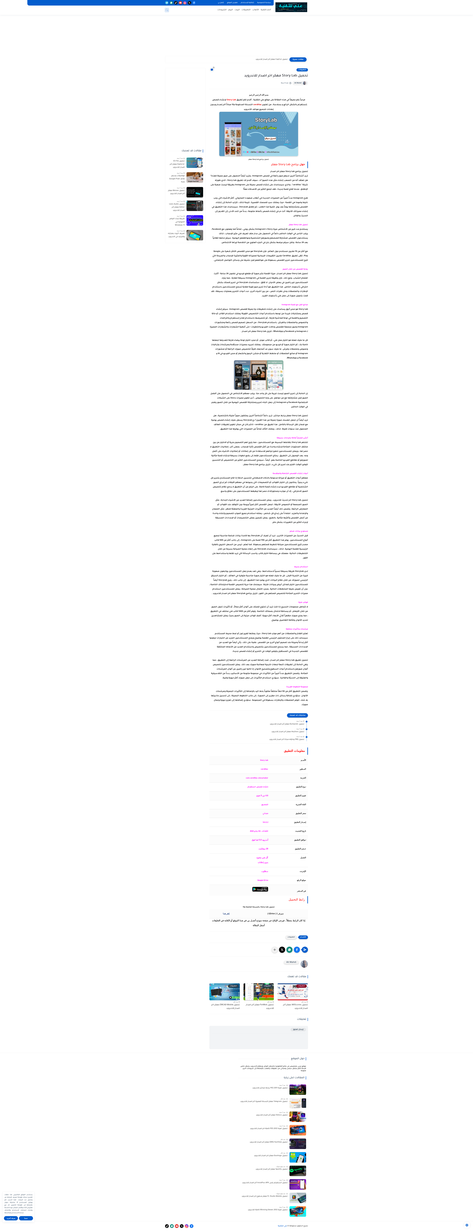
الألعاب (255, 10)
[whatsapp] (171, 2)
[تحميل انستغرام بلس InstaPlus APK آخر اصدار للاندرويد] (297, 1184)
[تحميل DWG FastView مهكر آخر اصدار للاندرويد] (297, 1144)
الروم (230, 10)
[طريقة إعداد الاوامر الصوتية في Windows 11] (194, 220)
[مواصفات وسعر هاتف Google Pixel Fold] (194, 177)
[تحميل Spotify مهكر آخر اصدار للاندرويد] (297, 1171)
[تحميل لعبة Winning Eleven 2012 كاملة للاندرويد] (297, 1211)
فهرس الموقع (232, 3)
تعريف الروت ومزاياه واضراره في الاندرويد (176, 235)
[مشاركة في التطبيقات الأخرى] (275, 950)
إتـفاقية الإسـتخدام (247, 3)
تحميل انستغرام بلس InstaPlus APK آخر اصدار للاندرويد (265, 1183)
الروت (237, 10)
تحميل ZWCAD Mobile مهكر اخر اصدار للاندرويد (225, 1007)
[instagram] (185, 2)
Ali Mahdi (298, 83)
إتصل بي (221, 3)
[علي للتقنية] (291, 7)
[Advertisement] (236, 37)
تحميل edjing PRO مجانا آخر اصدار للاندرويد (286, 740)
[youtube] (180, 2)
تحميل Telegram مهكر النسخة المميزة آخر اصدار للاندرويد (264, 1102)
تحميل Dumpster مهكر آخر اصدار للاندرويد (287, 724)
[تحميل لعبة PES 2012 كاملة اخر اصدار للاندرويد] (297, 1130)
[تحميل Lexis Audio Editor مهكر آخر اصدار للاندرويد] (194, 206)
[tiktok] (175, 2)
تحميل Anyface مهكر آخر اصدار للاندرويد (287, 732)
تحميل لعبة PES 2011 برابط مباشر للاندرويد (270, 1088)
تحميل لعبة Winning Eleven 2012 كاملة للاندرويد (268, 1210)
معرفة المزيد (11, 1218)
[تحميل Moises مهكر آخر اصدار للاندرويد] (194, 192)
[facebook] (194, 2)
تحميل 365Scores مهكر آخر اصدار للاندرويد (295, 1007)
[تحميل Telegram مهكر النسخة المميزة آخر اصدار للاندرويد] (297, 1103)
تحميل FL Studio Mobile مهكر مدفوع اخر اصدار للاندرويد (265, 1196)
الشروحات (222, 10)
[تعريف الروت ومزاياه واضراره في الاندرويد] (194, 235)
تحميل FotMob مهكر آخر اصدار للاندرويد (260, 1007)
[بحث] (167, 10)
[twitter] (189, 2)
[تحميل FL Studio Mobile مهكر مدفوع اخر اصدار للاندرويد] (297, 1198)
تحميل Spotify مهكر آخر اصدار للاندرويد (272, 1169)
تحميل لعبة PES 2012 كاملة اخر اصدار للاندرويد (269, 1129)
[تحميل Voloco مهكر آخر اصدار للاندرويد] (297, 1116)
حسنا (26, 1218)
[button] (297, 950)
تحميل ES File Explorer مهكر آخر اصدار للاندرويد (177, 164)
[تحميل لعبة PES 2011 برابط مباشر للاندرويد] (297, 1089)
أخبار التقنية (266, 10)
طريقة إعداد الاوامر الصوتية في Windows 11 (177, 222)
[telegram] (166, 2)
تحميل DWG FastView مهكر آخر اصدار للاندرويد (269, 1142)
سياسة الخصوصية (264, 3)
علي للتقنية (282, 1226)
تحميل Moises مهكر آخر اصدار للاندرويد (176, 192)
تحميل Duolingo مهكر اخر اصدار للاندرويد (271, 1156)
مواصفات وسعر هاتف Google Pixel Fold (177, 179)
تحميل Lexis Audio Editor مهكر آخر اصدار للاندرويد (177, 207)
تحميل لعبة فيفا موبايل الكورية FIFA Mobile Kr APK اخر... (264, 59)
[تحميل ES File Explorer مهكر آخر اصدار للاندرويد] (194, 162)
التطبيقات (246, 10)
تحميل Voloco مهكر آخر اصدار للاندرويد (272, 1115)
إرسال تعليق (298, 1029)
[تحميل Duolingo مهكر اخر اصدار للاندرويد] (297, 1157)
